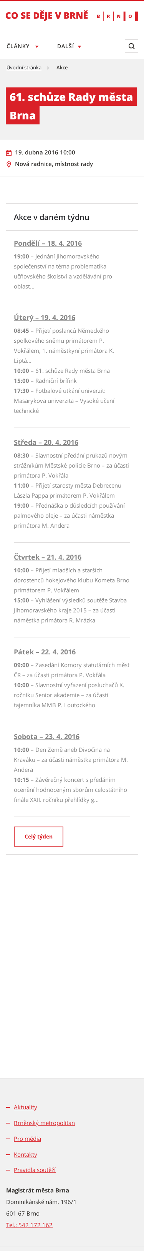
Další (65, 46)
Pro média (27, 1138)
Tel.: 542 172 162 (29, 1225)
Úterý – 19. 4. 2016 (44, 317)
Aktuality (25, 1107)
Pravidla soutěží (35, 1170)
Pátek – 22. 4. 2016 (45, 651)
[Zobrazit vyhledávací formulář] (131, 46)
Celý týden (39, 836)
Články (19, 46)
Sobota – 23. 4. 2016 (46, 736)
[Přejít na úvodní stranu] (47, 21)
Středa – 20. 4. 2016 (46, 442)
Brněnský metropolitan (44, 1123)
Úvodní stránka (24, 67)
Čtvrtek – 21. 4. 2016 (47, 557)
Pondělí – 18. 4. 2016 (48, 243)
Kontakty (25, 1154)
